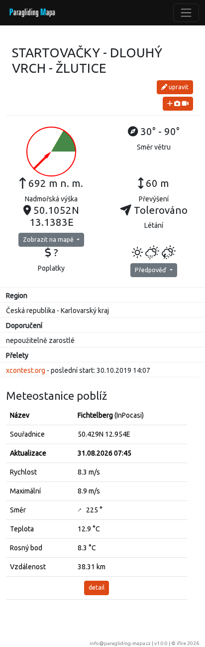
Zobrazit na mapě (49, 239)
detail (96, 587)
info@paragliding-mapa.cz (120, 643)
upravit (178, 87)
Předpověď (151, 270)
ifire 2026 (188, 643)
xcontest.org (25, 370)
